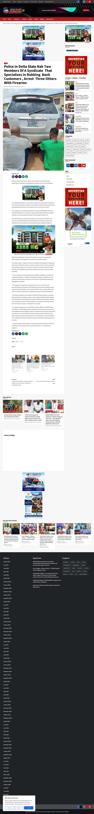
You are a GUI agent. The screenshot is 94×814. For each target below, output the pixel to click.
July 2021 (6, 761)
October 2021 (7, 751)
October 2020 (7, 784)
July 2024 (6, 645)
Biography (69, 140)
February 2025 (7, 621)
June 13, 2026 (15, 418)
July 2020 (6, 788)
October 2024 (7, 635)
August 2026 (7, 561)
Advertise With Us (49, 1)
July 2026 (6, 565)
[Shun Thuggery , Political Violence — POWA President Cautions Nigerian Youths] (69, 96)
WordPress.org (70, 184)
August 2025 (7, 601)
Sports (80, 152)
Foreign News (69, 146)
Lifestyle (24, 19)
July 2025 (6, 605)
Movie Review (76, 149)
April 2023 (6, 694)
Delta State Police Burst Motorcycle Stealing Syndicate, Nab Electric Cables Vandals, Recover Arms (17, 366)
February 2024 (7, 661)
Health (76, 146)
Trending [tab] (83, 78)
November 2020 (8, 781)
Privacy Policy (33, 1)
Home (14, 1)
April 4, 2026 (57, 426)
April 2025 (6, 615)
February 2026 (7, 581)
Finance (86, 143)
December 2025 (8, 588)
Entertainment (49, 19)
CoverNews (59, 811)
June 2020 (6, 791)
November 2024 (8, 631)
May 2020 (6, 794)
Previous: (22, 382)
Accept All (28, 807)
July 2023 (6, 684)
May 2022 (6, 731)
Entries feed (69, 179)
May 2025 (6, 611)
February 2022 (7, 741)
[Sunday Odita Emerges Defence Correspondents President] (13, 406)
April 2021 (6, 771)
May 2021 (6, 768)
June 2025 (6, 608)
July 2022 (6, 724)
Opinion (30, 19)
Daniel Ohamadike (29, 422)
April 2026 (6, 575)
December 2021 (8, 744)
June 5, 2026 (36, 422)
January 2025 (7, 625)
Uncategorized (78, 116)
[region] (19, 803)
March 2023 (7, 698)
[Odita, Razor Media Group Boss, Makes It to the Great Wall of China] (69, 129)
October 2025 (7, 595)
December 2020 (8, 778)
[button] (90, 19)
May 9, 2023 (20, 86)
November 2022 (8, 711)
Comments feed (70, 182)
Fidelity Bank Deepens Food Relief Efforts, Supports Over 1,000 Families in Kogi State (82, 119)
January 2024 (7, 664)
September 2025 (8, 598)
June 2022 (6, 728)
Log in (67, 176)
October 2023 (7, 674)
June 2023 (6, 688)
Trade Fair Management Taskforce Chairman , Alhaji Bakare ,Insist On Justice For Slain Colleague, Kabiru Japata (33, 417)
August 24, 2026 (8, 546)
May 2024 (6, 651)
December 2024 (8, 628)
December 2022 (8, 708)
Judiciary (82, 146)
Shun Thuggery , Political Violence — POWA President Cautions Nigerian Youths (82, 97)
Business (16, 19)
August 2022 (7, 721)
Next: (45, 381)
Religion (42, 19)
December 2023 (8, 668)
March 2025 (7, 618)
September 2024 (8, 638)
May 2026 (6, 571)
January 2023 (7, 704)
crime (6, 63)
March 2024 (7, 658)
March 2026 (7, 578)
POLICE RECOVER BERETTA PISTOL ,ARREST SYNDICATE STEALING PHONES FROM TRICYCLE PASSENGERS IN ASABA (33, 366)
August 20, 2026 (62, 542)
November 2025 (8, 591)
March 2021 (7, 774)
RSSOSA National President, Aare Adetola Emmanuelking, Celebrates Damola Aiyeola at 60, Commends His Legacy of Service (82, 87)
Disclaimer (41, 1)
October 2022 (7, 714)
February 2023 (7, 701)
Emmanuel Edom (8, 418)
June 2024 (6, 648)
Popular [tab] (75, 78)
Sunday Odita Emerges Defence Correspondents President (12, 416)
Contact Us (26, 1)
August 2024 (7, 641)
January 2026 (7, 585)
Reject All (19, 807)
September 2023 (8, 678)
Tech (85, 152)
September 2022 (8, 718)
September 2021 (8, 754)
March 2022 (7, 738)
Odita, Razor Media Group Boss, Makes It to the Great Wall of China (81, 130)
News (9, 19)
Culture (87, 140)
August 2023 (7, 681)
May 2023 (6, 691)
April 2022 (6, 734)
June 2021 (6, 764)
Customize (9, 807)
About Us (20, 1)
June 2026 (6, 568)
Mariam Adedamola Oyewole (10, 86)
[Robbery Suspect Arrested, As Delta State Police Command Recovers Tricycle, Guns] (48, 359)
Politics (36, 19)
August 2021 (7, 758)
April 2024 (6, 654)
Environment (79, 143)
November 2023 (8, 671)
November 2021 (8, 748)
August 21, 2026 (44, 547)
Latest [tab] (68, 78)
